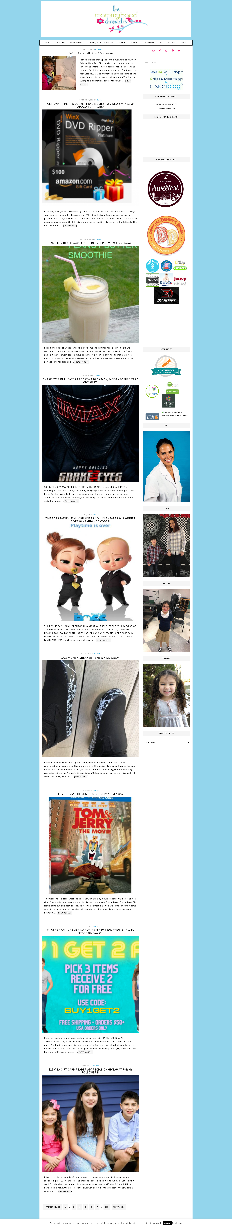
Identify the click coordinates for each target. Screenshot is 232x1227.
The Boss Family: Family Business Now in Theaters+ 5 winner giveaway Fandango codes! (90, 519)
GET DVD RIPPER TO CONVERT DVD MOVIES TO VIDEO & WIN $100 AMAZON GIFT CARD (90, 105)
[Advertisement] (166, 325)
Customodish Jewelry (166, 104)
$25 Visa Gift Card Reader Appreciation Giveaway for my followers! (90, 1071)
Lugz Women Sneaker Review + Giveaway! (90, 657)
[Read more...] (70, 225)
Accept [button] (167, 1223)
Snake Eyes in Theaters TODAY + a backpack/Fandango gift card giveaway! (90, 380)
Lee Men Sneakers (166, 108)
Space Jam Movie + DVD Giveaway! (91, 53)
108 (106, 1207)
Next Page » (118, 1207)
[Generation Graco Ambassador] (152, 271)
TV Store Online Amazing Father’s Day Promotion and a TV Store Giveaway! (90, 931)
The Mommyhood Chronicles (116, 20)
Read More (177, 1223)
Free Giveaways (182, 415)
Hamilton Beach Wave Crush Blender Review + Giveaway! (90, 243)
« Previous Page (52, 1207)
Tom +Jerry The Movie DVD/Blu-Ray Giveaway (90, 794)
